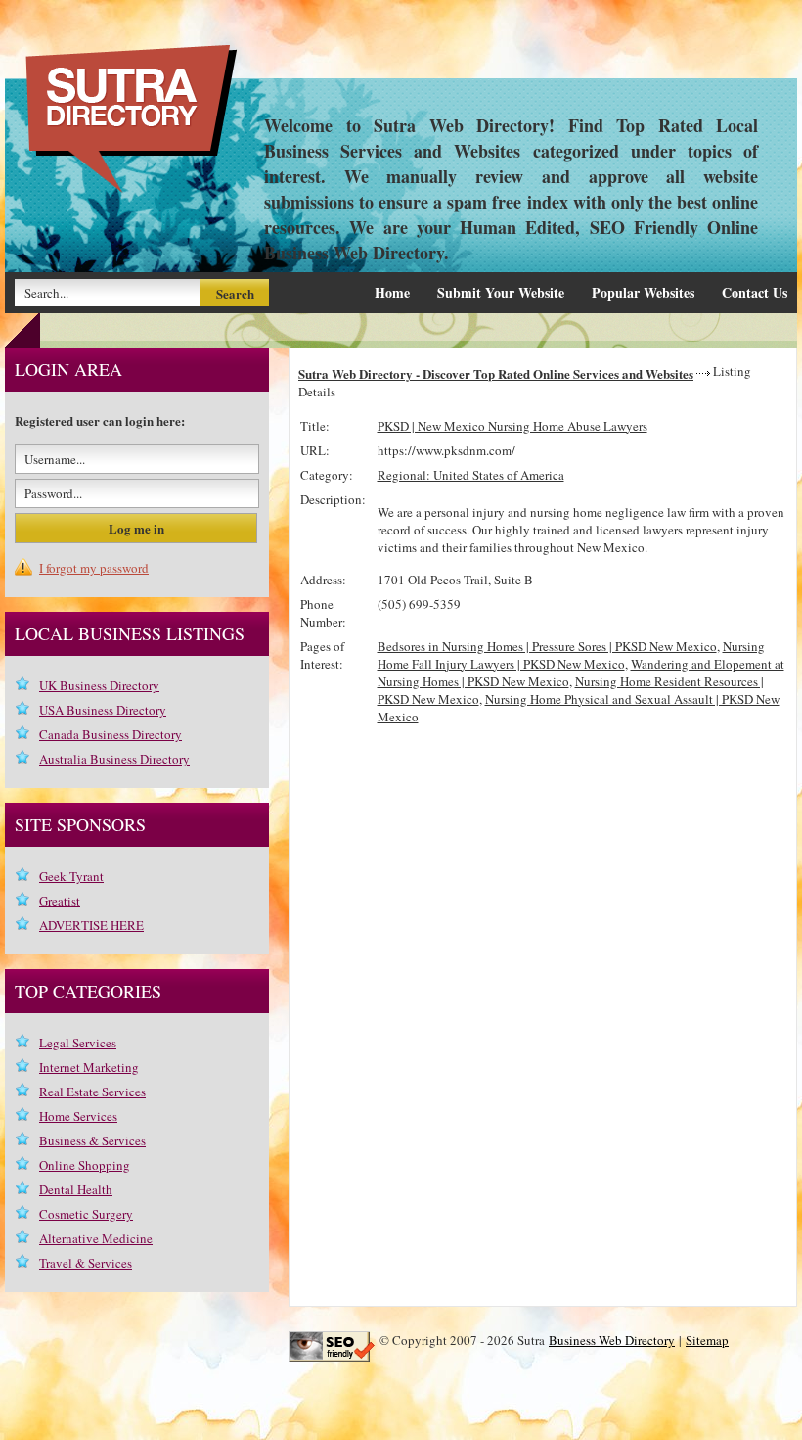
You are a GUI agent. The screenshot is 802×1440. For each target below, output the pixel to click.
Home (392, 292)
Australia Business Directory (114, 758)
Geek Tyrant (71, 876)
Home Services (78, 1116)
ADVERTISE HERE (91, 925)
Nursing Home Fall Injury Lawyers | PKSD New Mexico (571, 655)
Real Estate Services (92, 1091)
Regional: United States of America (471, 475)
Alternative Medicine (96, 1238)
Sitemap (707, 1340)
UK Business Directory (99, 685)
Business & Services (92, 1140)
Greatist (59, 900)
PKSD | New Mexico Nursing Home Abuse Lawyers (512, 426)
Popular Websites (643, 292)
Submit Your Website (500, 292)
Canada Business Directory (110, 734)
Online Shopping (84, 1165)
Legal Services (77, 1042)
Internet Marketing (89, 1067)
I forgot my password (94, 568)
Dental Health (75, 1189)
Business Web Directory (612, 1340)
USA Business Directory (102, 710)
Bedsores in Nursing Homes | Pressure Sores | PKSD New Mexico (547, 646)
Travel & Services (85, 1263)
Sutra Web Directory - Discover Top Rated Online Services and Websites (495, 373)
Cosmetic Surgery (86, 1214)
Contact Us (754, 292)
